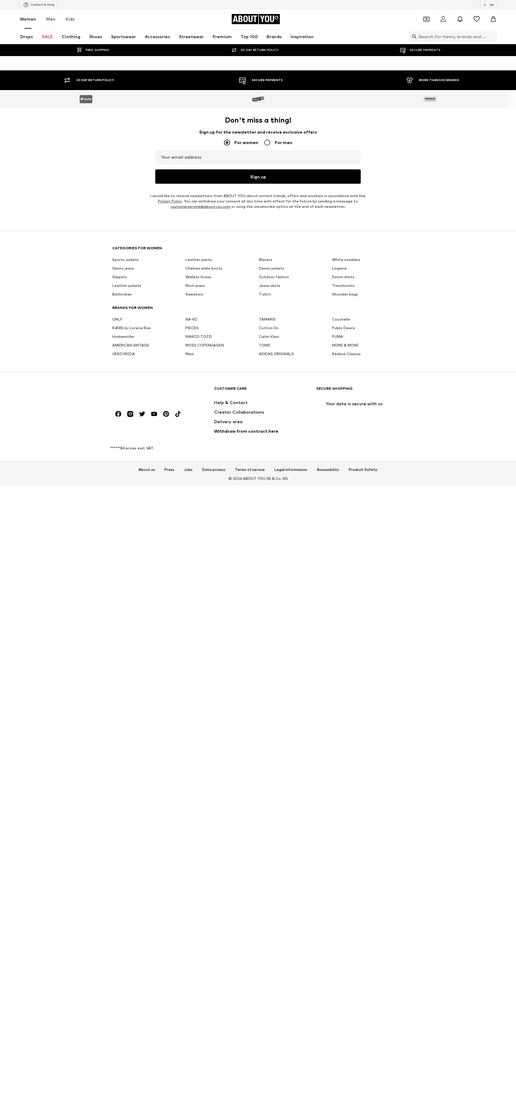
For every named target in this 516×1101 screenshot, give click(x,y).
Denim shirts (343, 674)
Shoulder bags (345, 691)
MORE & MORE (345, 742)
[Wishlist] (476, 19)
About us (147, 867)
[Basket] (493, 19)
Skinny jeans (123, 665)
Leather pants (198, 657)
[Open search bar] (412, 36)
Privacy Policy (170, 598)
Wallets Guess (198, 674)
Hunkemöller (123, 734)
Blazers (265, 657)
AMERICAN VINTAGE (130, 742)
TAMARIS (267, 716)
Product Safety (363, 867)
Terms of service (250, 867)
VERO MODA (123, 751)
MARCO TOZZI (198, 734)
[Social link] (118, 811)
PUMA (337, 734)
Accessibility (328, 867)
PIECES (192, 725)
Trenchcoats (343, 683)
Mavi (189, 751)
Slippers (119, 674)
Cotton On (269, 725)
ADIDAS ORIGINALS (276, 751)
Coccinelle (341, 716)
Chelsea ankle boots (203, 665)
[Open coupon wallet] (426, 19)
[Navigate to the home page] (144, 788)
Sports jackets (125, 657)
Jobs (188, 867)
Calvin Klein (269, 734)
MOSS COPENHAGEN (204, 742)
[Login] (443, 19)
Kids (70, 18)
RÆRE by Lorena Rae (131, 725)
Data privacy (213, 867)
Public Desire (343, 725)
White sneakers (346, 657)
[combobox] (258, 138)
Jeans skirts (269, 683)
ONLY (117, 716)
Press (169, 867)
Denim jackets (271, 665)
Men (51, 18)
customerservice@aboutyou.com (201, 603)
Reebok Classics (346, 751)
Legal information (290, 867)
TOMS (264, 742)
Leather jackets (126, 683)
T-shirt (265, 691)
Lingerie (339, 665)
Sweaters (194, 691)
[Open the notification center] (459, 19)
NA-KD (191, 716)
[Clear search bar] (492, 36)
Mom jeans (195, 683)
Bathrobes (122, 691)
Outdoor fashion (274, 674)
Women (28, 18)
